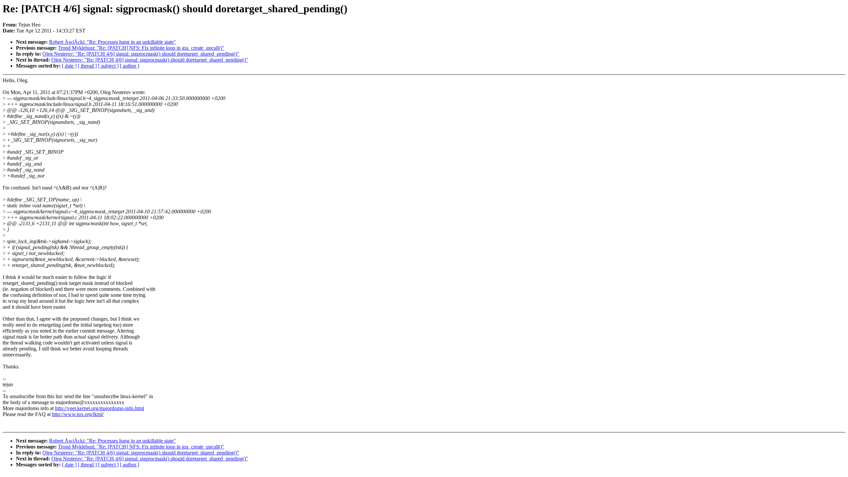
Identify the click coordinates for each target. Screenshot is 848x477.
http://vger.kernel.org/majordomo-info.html (99, 408)
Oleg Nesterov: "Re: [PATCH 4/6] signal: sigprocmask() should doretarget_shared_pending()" (140, 54)
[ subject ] (108, 66)
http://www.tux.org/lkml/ (78, 414)
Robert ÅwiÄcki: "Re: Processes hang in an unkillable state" (112, 42)
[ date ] (69, 66)
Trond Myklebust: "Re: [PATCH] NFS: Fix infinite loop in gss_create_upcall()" (141, 48)
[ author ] (129, 66)
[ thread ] (87, 66)
